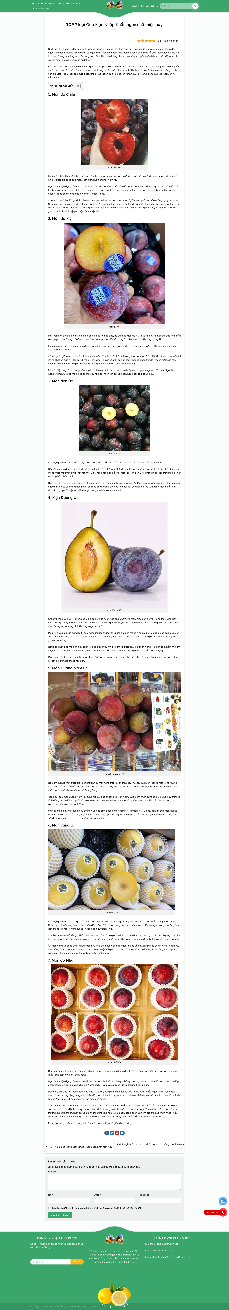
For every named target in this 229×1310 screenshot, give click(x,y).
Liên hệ (154, 6)
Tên (50, 1194)
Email (97, 1194)
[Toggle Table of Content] (77, 86)
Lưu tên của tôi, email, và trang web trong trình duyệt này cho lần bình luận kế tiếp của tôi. (96, 1208)
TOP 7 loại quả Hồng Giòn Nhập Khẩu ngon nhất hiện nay (80, 1146)
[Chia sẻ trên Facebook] (106, 1133)
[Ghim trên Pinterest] (117, 1133)
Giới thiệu (144, 6)
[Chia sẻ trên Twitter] (112, 1133)
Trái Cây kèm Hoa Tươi (68, 3)
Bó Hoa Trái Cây (40, 9)
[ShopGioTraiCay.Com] (114, 6)
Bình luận (53, 1171)
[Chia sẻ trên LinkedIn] (122, 1133)
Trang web (144, 1194)
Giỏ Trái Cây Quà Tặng (42, 3)
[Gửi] (195, 6)
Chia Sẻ (135, 6)
